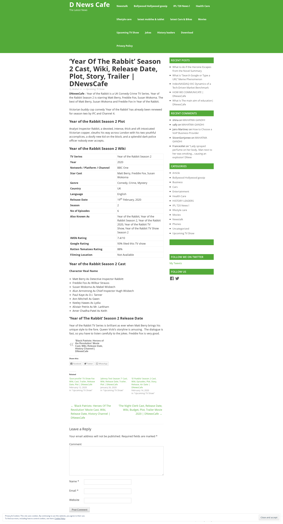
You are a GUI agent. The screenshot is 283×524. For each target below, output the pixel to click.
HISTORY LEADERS (183, 200)
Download (187, 32)
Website (74, 500)
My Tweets (176, 263)
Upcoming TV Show (128, 32)
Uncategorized (180, 228)
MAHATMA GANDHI (194, 120)
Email (73, 490)
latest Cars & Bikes (181, 19)
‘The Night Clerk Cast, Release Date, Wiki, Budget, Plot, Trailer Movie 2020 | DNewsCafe (140, 409)
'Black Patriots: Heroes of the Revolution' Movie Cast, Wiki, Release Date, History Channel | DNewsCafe (89, 346)
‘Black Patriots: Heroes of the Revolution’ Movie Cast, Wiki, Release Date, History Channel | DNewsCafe (91, 411)
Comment (75, 444)
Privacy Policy (125, 45)
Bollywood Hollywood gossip (150, 6)
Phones (176, 224)
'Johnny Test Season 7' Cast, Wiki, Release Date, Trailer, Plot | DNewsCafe (113, 381)
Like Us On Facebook (185, 242)
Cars (175, 187)
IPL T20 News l (181, 6)
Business (177, 182)
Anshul (75, 89)
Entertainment (180, 191)
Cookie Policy (60, 518)
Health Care (203, 6)
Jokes (148, 32)
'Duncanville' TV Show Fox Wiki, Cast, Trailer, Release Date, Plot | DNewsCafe (82, 381)
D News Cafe (89, 4)
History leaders (166, 32)
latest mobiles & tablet (151, 19)
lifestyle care (124, 19)
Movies (202, 19)
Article (176, 173)
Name (74, 481)
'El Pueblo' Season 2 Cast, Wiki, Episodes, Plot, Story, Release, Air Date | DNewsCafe (144, 383)
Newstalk (122, 6)
